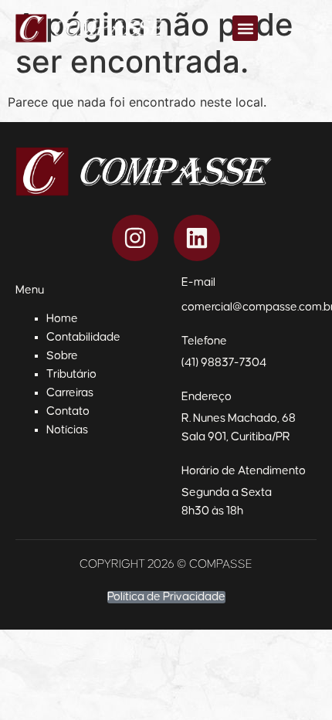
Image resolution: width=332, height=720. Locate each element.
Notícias (67, 430)
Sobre (62, 356)
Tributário (71, 374)
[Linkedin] (197, 238)
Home (62, 318)
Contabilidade (83, 337)
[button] (245, 28)
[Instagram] (135, 238)
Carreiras (69, 393)
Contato (68, 411)
